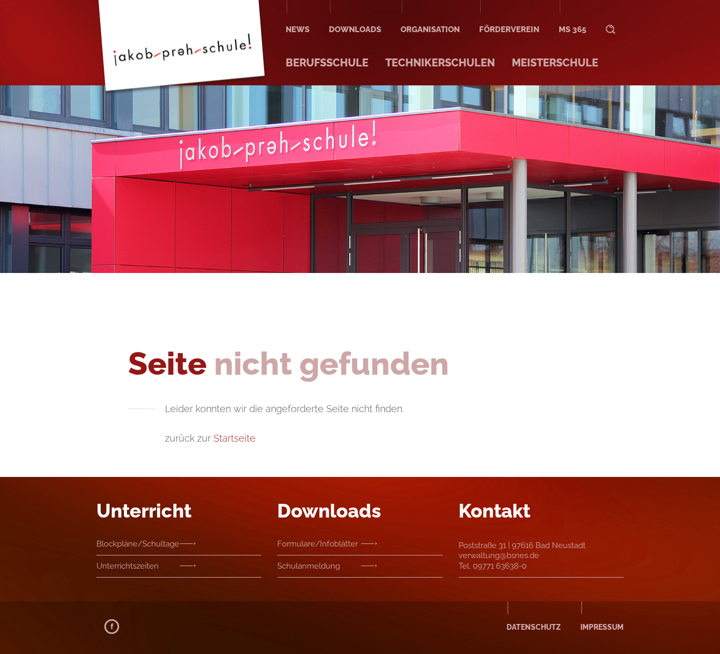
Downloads (355, 29)
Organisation (430, 29)
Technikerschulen (440, 62)
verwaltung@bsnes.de (499, 555)
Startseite (234, 438)
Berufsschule (327, 62)
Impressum (602, 627)
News (297, 29)
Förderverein (509, 29)
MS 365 (572, 29)
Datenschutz (534, 627)
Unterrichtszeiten (127, 566)
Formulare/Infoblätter (317, 544)
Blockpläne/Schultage (137, 544)
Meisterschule (555, 62)
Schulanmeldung (308, 566)
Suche (611, 20)
